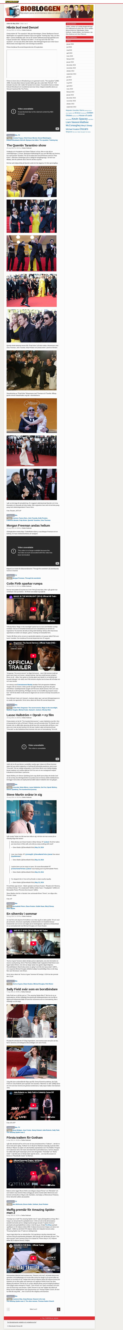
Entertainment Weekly (24, 684)
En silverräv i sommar (22, 913)
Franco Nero (23, 518)
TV (19, 135)
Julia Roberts (47, 1130)
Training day (53, 140)
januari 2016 (70, 44)
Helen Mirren (24, 787)
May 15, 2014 (39, 872)
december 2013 (71, 98)
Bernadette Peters (19, 906)
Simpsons (69, 132)
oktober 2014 (70, 71)
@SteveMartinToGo (40, 854)
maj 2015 (69, 50)
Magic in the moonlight (49, 708)
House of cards (85, 115)
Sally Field (55, 1130)
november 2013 (71, 101)
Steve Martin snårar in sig (24, 794)
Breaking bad (83, 113)
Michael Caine (23, 710)
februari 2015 (70, 59)
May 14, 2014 (39, 847)
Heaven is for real (39, 1299)
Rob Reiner (49, 984)
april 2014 (69, 86)
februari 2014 (70, 92)
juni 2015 (69, 47)
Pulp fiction (23, 520)
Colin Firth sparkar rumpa (24, 583)
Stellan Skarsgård (81, 131)
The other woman (31, 1301)
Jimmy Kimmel (37, 1130)
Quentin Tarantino (34, 520)
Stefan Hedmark (27, 30)
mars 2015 (70, 56)
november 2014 (71, 68)
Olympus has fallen (32, 140)
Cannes (15, 518)
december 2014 (71, 65)
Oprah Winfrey (52, 787)
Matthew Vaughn (12, 710)
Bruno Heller (27, 1204)
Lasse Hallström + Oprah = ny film (30, 715)
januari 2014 (70, 95)
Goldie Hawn (40, 906)
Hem (8, 20)
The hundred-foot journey (28, 789)
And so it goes (18, 984)
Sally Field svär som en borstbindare (32, 989)
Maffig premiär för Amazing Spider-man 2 (31, 1211)
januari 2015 (70, 62)
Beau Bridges (17, 1130)
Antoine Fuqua (18, 138)
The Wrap (48, 1225)
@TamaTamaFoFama (18, 868)
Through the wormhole (33, 578)
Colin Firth (16, 708)
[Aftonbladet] (12, 2)
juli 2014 (69, 77)
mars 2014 (70, 89)
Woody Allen (46, 710)
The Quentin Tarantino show (26, 145)
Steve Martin (11, 908)
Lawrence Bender (13, 520)
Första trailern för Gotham (25, 1137)
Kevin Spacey (80, 118)
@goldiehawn (15, 856)
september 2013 (71, 107)
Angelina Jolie (71, 113)
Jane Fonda (27, 1130)
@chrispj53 (29, 854)
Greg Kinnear (27, 1299)
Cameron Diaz (17, 1299)
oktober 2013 (70, 104)
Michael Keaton (72, 129)
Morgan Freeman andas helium (28, 525)
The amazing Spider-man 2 (16, 1132)
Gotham (35, 1204)
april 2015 (69, 53)
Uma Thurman (46, 520)
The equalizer (44, 140)
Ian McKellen (68, 119)
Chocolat (16, 787)
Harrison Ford (75, 115)
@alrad (46, 842)
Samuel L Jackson (35, 710)
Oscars (84, 128)
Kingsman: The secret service (31, 708)
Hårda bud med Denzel (22, 27)
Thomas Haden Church (46, 1301)
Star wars (75, 131)
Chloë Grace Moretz (30, 138)
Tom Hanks (88, 131)
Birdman (77, 113)
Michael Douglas (39, 984)
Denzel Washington (44, 138)
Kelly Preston (42, 518)
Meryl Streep (49, 906)
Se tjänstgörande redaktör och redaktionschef (21, 1322)
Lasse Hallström (34, 787)
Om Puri (43, 787)
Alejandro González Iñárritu (75, 110)
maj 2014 (69, 83)
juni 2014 (69, 80)
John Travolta (32, 518)
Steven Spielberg (12, 789)
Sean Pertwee (43, 1204)
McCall (22, 140)
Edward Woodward (13, 140)
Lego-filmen (90, 119)
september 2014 (71, 74)
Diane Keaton (30, 906)
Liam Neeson (72, 122)
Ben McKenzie (18, 1204)
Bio (16, 135)
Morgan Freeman (18, 578)
